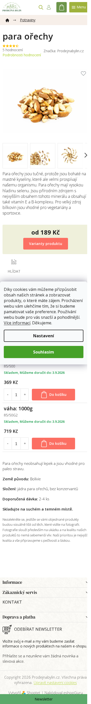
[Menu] (78, 7)
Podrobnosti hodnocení (22, 54)
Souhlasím (43, 352)
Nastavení (43, 336)
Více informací (17, 323)
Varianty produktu (45, 243)
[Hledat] (41, 7)
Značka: (63, 50)
